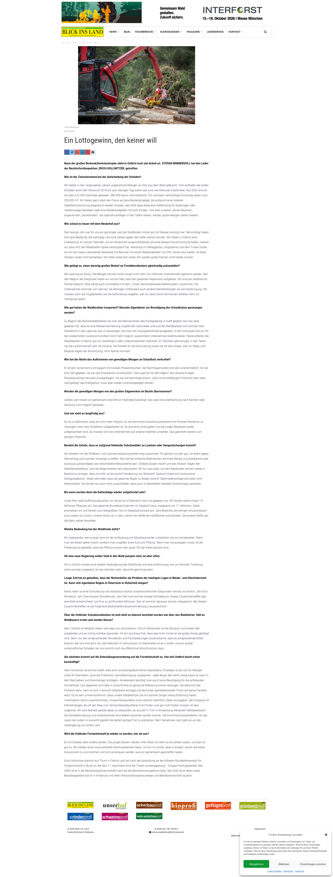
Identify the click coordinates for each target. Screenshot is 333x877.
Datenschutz (288, 871)
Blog (127, 31)
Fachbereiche (144, 31)
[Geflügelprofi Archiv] (218, 808)
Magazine (193, 31)
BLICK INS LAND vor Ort (80, 42)
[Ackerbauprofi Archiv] (149, 807)
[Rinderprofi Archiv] (80, 819)
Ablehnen (283, 864)
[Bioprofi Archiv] (184, 809)
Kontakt (234, 31)
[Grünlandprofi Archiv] (252, 808)
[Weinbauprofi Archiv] (149, 818)
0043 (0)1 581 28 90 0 (167, 829)
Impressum (299, 871)
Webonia (89, 832)
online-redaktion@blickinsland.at (167, 832)
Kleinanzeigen (170, 31)
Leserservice (215, 31)
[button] (326, 834)
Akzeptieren (256, 864)
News (113, 31)
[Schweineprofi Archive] (115, 819)
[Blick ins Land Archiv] (80, 807)
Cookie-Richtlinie (274, 871)
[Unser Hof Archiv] (115, 808)
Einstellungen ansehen (313, 864)
